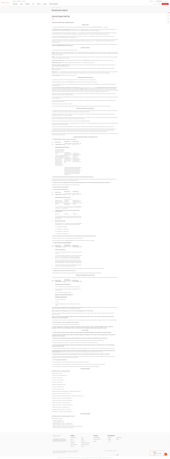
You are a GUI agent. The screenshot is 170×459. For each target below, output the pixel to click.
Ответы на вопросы (73, 444)
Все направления (73, 437)
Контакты (72, 446)
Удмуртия (109, 437)
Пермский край (118, 437)
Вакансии (82, 446)
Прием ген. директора (85, 444)
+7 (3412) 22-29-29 (159, 1)
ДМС (82, 437)
